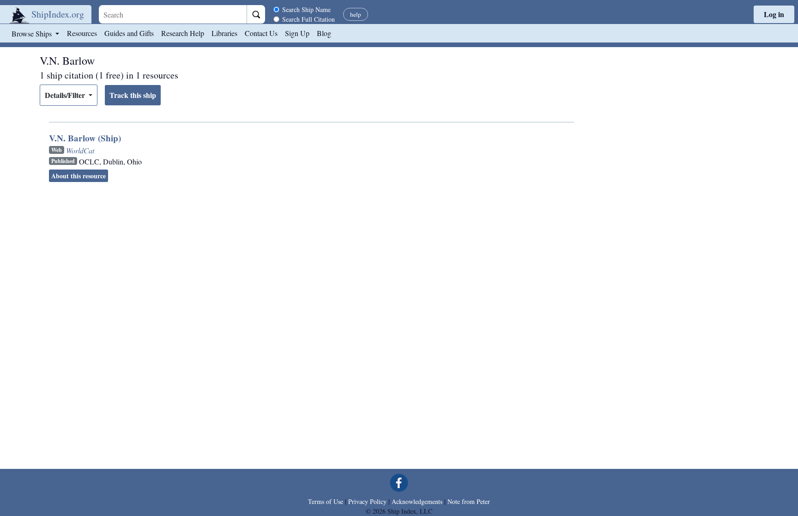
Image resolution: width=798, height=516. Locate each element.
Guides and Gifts (129, 33)
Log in (774, 14)
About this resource (78, 176)
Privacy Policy (367, 501)
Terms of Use (325, 501)
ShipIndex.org (57, 14)
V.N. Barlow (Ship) (85, 138)
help (355, 14)
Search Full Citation (308, 19)
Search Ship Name (306, 9)
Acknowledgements (417, 501)
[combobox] (173, 14)
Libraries (224, 33)
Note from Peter (468, 501)
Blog (324, 33)
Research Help (182, 33)
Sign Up (297, 33)
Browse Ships (33, 33)
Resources (82, 33)
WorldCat (80, 150)
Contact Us (261, 33)
